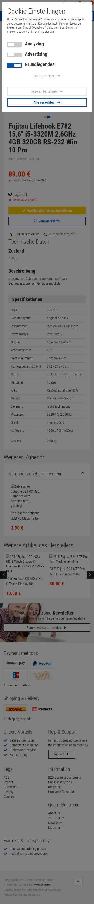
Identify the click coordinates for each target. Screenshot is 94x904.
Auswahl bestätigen (44, 91)
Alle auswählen (44, 102)
